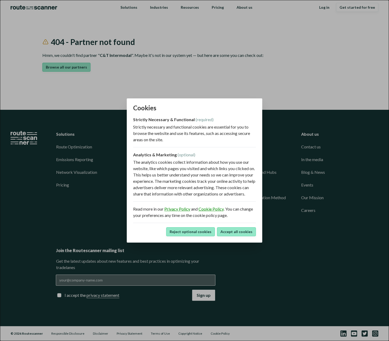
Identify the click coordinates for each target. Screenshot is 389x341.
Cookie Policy (211, 208)
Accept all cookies (236, 231)
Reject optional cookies (190, 231)
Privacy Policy (177, 208)
